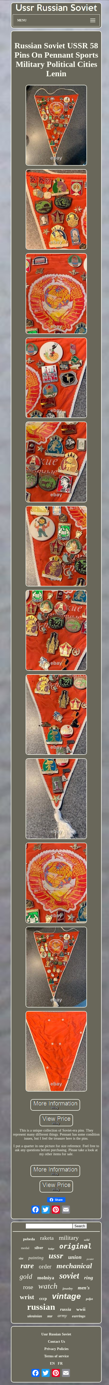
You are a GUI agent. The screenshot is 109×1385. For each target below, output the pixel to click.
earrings (78, 1316)
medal (25, 1248)
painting (36, 1257)
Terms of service (56, 1356)
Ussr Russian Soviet (56, 1334)
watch (48, 1286)
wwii (80, 1309)
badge (51, 1248)
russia (65, 1309)
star (49, 1316)
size (21, 1258)
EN (52, 1363)
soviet (69, 1275)
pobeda (29, 1239)
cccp (43, 1298)
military (69, 1237)
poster (90, 1258)
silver (38, 1248)
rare (27, 1265)
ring (88, 1277)
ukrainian (34, 1316)
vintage (66, 1296)
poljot (89, 1299)
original (75, 1246)
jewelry (68, 1288)
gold (26, 1276)
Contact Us (56, 1341)
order (45, 1266)
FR (60, 1363)
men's (83, 1287)
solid (86, 1239)
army (62, 1315)
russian (41, 1307)
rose (28, 1287)
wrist (27, 1297)
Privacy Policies (56, 1349)
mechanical (74, 1266)
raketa (47, 1238)
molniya (45, 1277)
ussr (56, 1255)
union (75, 1257)
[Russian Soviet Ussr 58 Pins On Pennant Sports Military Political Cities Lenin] (56, 126)
